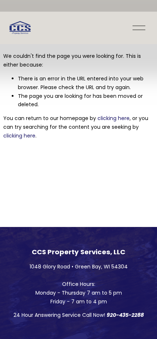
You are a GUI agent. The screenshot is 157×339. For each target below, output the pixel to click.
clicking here (113, 118)
